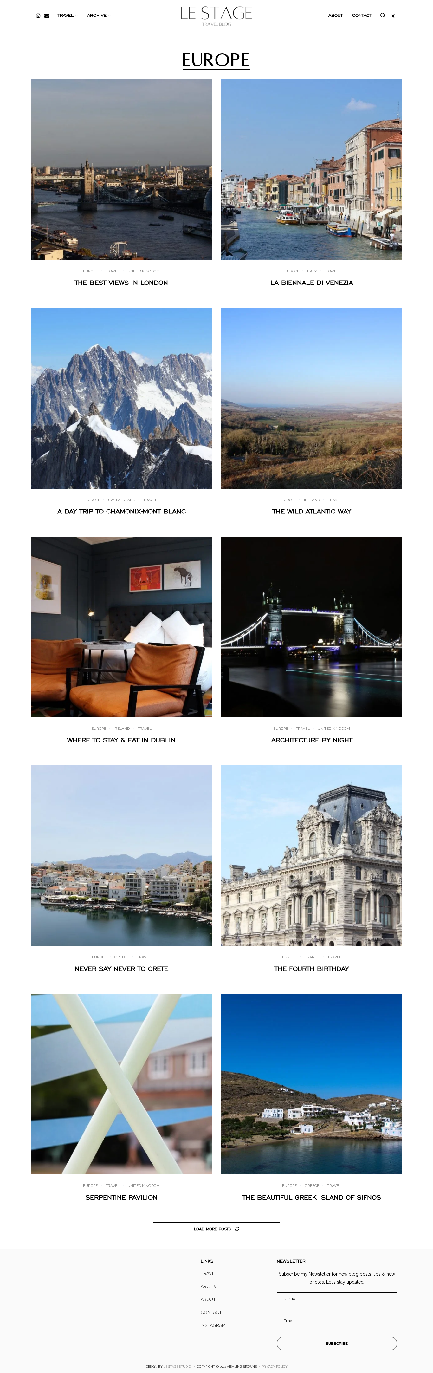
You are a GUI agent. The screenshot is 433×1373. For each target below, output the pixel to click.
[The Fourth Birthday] (311, 855)
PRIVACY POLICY (275, 1366)
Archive (97, 15)
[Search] (383, 15)
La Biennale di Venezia (311, 282)
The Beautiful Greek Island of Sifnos (311, 1197)
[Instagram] (38, 15)
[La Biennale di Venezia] (311, 169)
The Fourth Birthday (312, 968)
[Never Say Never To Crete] (121, 855)
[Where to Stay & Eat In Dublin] (121, 627)
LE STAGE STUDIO (177, 1366)
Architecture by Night (311, 740)
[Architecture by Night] (311, 627)
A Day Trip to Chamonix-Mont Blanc (121, 511)
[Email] (47, 15)
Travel (66, 15)
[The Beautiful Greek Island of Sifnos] (311, 1084)
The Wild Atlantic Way (312, 511)
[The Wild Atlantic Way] (311, 398)
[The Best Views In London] (121, 169)
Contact (362, 15)
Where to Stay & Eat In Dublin (121, 740)
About (335, 15)
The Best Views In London (121, 282)
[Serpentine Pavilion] (121, 1084)
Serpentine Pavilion (122, 1197)
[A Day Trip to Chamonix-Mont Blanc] (121, 398)
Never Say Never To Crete (121, 968)
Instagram (213, 1325)
